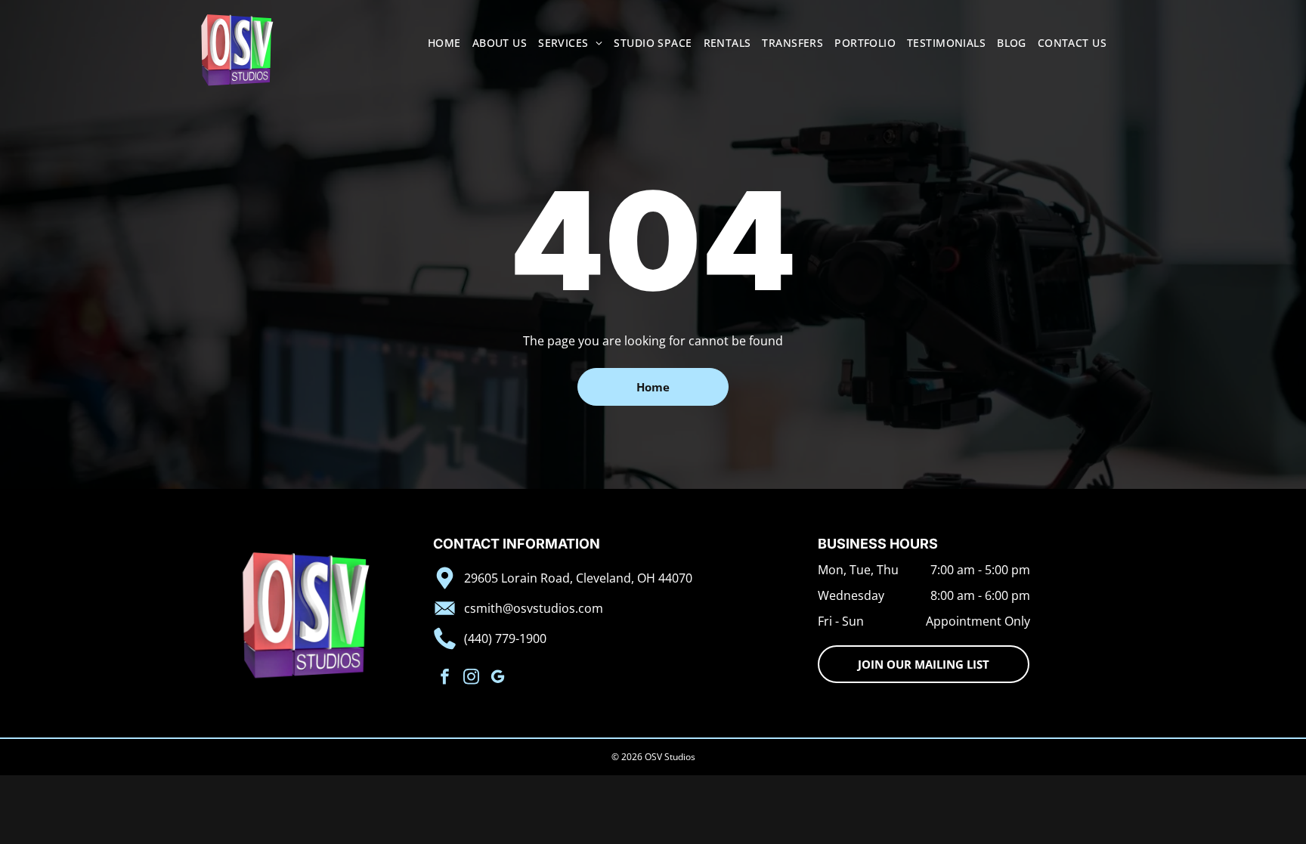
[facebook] (444, 678)
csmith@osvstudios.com (533, 608)
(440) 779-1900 (505, 638)
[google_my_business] (497, 678)
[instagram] (471, 678)
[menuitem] (438, 42)
